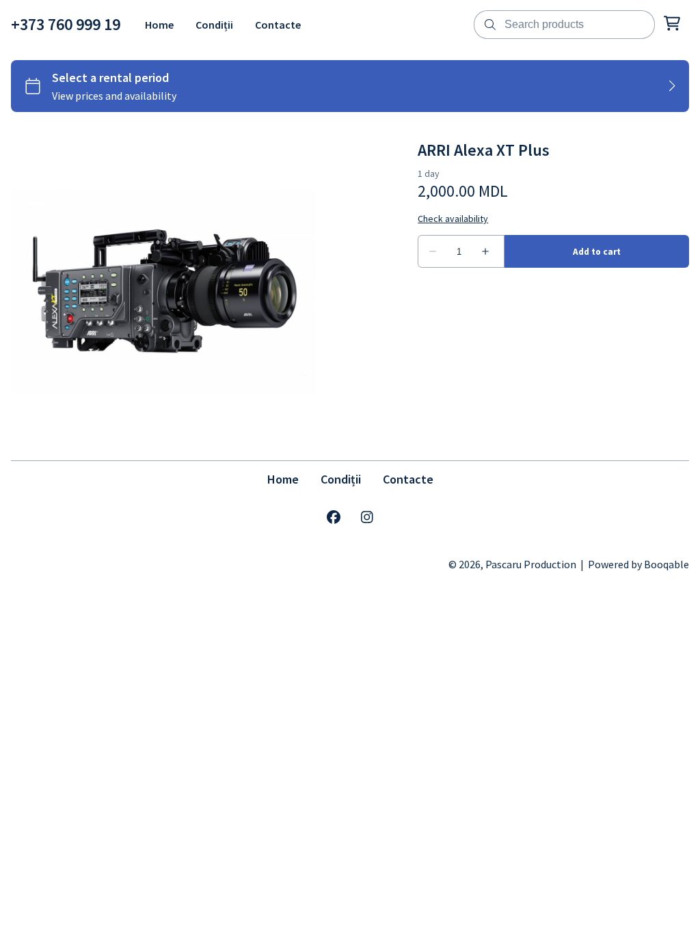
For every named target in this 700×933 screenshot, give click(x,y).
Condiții (341, 479)
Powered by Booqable (638, 564)
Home (283, 479)
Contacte (408, 479)
